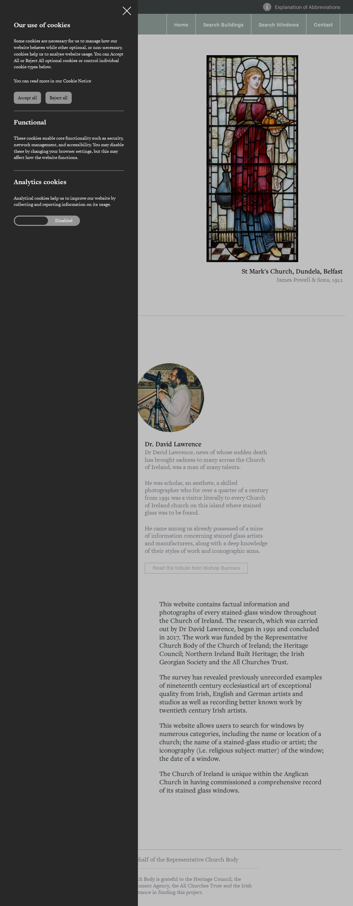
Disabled (63, 221)
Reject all (59, 97)
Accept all (27, 97)
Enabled (27, 221)
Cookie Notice (77, 81)
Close (126, 8)
